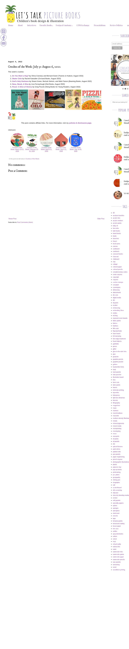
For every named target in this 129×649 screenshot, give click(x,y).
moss (115, 433)
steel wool (116, 513)
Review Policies (116, 25)
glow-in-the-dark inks (119, 351)
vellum (115, 536)
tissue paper (117, 526)
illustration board (118, 377)
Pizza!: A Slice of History (22, 87)
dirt (114, 300)
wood (114, 567)
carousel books (118, 254)
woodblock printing (119, 570)
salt (114, 485)
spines (115, 505)
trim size (115, 528)
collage (115, 264)
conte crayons (117, 274)
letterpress (116, 395)
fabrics (115, 323)
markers (115, 410)
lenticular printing (118, 390)
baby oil (115, 226)
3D (114, 213)
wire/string (116, 564)
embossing (116, 308)
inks (114, 380)
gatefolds (116, 344)
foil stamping (117, 336)
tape (114, 518)
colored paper (117, 267)
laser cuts (116, 382)
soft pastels (116, 500)
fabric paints (117, 320)
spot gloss (116, 510)
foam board (116, 333)
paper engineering (118, 457)
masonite (116, 416)
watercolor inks (118, 552)
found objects (117, 341)
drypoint (115, 303)
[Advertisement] (56, 46)
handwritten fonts (118, 367)
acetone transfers (118, 215)
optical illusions (118, 446)
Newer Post (12, 218)
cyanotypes (116, 287)
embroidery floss (118, 310)
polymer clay (117, 467)
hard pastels (117, 372)
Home (10, 25)
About (20, 25)
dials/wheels (117, 292)
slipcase (115, 493)
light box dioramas (119, 398)
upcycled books (118, 534)
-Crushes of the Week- (32, 159)
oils (114, 444)
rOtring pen (116, 480)
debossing (116, 290)
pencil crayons (117, 459)
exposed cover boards (120, 318)
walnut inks (116, 546)
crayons (115, 279)
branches (116, 238)
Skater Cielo (17, 78)
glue (114, 354)
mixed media (117, 426)
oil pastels (116, 441)
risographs (116, 482)
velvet (115, 539)
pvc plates (116, 475)
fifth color (116, 328)
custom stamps (118, 282)
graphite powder (118, 362)
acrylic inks (116, 218)
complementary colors (120, 272)
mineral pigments (118, 423)
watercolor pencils (119, 559)
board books (117, 233)
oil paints (116, 439)
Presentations (99, 25)
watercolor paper (118, 557)
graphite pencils (118, 359)
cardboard (116, 249)
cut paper (116, 285)
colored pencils (118, 269)
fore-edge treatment (119, 339)
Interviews (31, 25)
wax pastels (117, 562)
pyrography (116, 477)
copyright (116, 277)
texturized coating (118, 523)
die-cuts (115, 295)
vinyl (114, 541)
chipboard (116, 259)
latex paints (116, 385)
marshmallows (117, 413)
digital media (117, 297)
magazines (116, 405)
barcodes (116, 228)
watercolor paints (118, 554)
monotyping (116, 431)
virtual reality (117, 544)
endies (115, 313)
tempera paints (118, 521)
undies (115, 531)
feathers (115, 326)
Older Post (100, 218)
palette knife (117, 451)
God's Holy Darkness (20, 81)
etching (115, 315)
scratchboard (117, 487)
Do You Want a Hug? (20, 76)
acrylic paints (117, 223)
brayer (115, 241)
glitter (114, 349)
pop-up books (117, 469)
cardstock (116, 251)
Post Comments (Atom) (25, 222)
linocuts (115, 400)
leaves (115, 387)
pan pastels (116, 454)
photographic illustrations (121, 462)
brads (115, 236)
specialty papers (118, 503)
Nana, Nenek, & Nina (20, 84)
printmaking (116, 472)
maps (115, 408)
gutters (115, 364)
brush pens (116, 243)
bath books (116, 231)
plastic (115, 464)
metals (115, 421)
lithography (116, 403)
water (114, 549)
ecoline (115, 305)
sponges (115, 508)
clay (114, 261)
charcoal (115, 256)
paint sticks (116, 449)
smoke (115, 498)
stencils (115, 516)
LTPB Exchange (82, 25)
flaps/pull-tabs (117, 331)
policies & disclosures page (80, 123)
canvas (115, 246)
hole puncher (117, 374)
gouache (115, 356)
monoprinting (117, 428)
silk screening (117, 490)
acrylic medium (118, 220)
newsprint (116, 436)
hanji (114, 369)
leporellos (116, 392)
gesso (115, 346)
